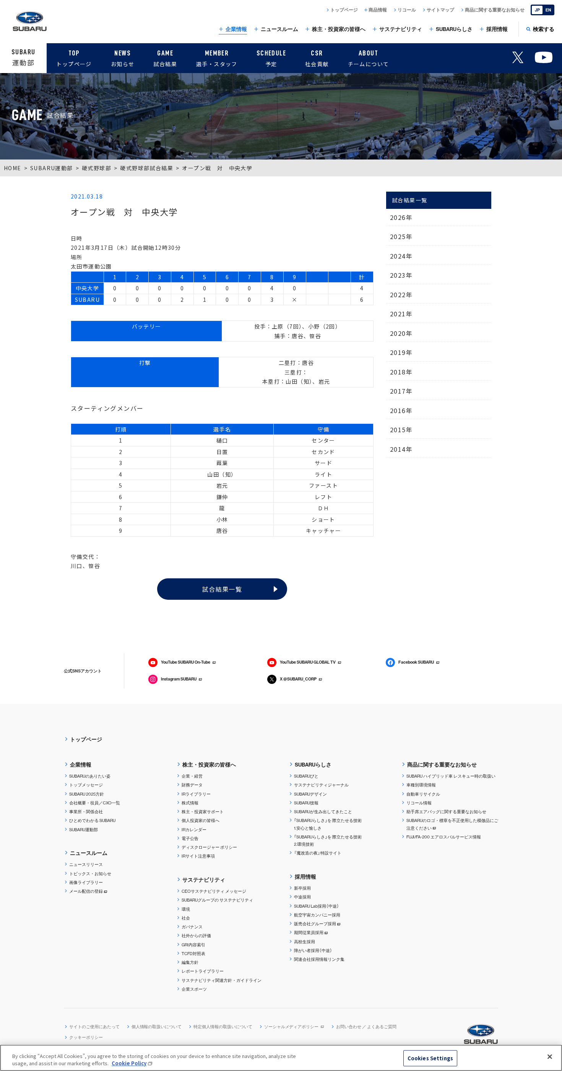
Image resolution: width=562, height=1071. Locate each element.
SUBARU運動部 (51, 168)
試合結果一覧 (222, 589)
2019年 (401, 352)
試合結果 (165, 59)
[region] (281, 1058)
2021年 (401, 313)
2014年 (401, 449)
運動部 (23, 58)
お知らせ (123, 59)
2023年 (401, 275)
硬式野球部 (96, 168)
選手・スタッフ (216, 59)
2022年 (401, 294)
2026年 (401, 217)
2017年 (401, 391)
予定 (271, 59)
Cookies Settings (430, 1058)
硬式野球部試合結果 (146, 168)
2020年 (401, 333)
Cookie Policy (129, 1063)
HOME (12, 168)
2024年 (401, 255)
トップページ (73, 59)
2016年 (401, 410)
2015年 (401, 429)
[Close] (549, 1056)
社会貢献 (317, 59)
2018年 (401, 371)
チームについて (368, 59)
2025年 (401, 236)
